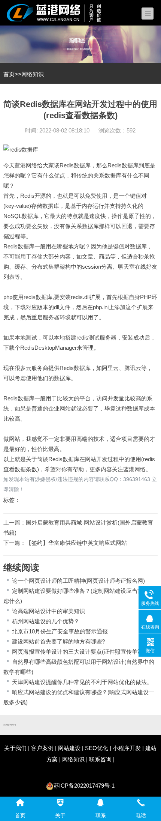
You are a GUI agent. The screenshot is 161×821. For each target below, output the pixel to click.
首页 (9, 74)
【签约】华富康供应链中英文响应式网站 (76, 543)
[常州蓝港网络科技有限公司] (59, 12)
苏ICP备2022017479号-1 (84, 785)
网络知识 (32, 74)
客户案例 (42, 748)
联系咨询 (100, 759)
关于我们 (15, 748)
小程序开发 (127, 748)
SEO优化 (96, 748)
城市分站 (13, 725)
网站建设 (69, 748)
